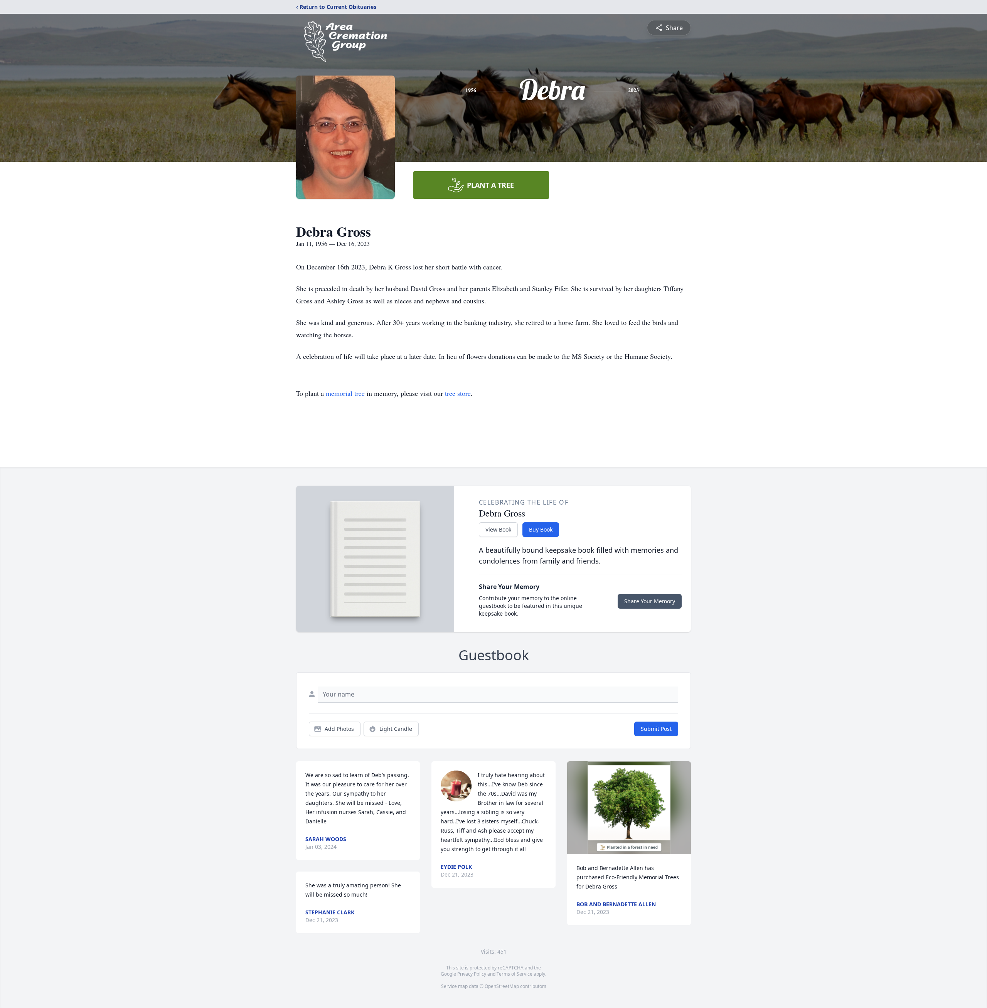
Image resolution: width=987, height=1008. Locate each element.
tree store (458, 393)
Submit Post (656, 728)
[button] (629, 807)
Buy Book (540, 529)
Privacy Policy (471, 974)
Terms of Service (514, 974)
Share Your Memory (649, 601)
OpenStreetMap (502, 986)
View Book (498, 529)
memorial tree (345, 393)
